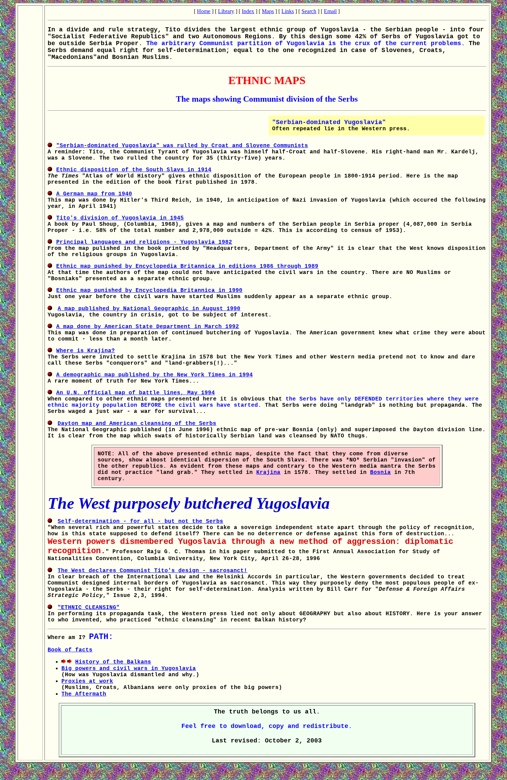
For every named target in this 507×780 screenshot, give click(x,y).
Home (203, 11)
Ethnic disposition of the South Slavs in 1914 (133, 170)
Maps (268, 11)
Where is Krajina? (85, 351)
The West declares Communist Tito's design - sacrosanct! (152, 571)
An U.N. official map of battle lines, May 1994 (135, 393)
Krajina (268, 472)
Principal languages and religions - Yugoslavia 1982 (144, 242)
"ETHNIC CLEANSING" (89, 608)
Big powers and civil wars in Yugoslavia (128, 669)
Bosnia (380, 472)
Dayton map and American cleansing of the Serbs (137, 424)
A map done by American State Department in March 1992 (147, 327)
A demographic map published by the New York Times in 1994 (154, 375)
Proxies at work (87, 681)
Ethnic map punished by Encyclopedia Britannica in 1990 (149, 290)
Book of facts (70, 650)
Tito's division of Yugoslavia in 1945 (120, 218)
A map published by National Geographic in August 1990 (149, 309)
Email (330, 11)
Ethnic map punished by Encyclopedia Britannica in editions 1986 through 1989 (187, 266)
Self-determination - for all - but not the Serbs (140, 521)
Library (226, 11)
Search (308, 11)
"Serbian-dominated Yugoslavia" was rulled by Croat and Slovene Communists (182, 146)
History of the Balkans (113, 662)
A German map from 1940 (94, 194)
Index (248, 11)
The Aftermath (83, 694)
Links (287, 11)
